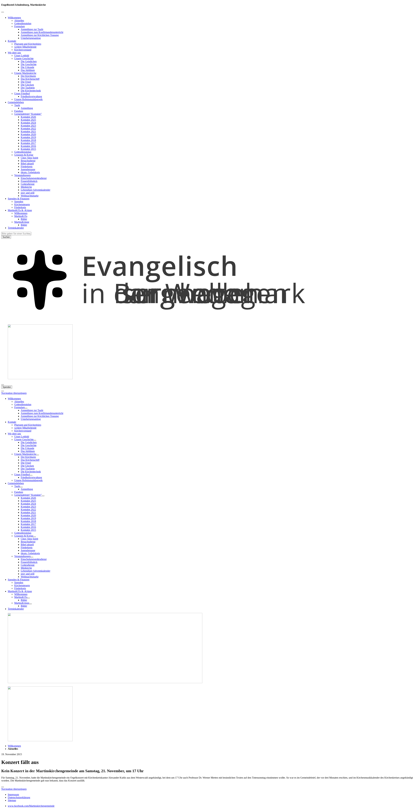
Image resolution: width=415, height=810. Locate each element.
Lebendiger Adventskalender (35, 189)
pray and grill (27, 192)
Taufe (17, 105)
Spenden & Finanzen (18, 198)
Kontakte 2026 (28, 116)
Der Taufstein (28, 87)
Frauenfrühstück (29, 181)
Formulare (19, 26)
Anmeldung (27, 108)
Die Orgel (26, 81)
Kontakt (12, 41)
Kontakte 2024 (28, 122)
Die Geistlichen (29, 61)
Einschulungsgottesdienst (34, 178)
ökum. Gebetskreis (30, 172)
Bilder (24, 219)
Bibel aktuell (27, 163)
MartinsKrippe (21, 222)
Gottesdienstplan (22, 23)
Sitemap (12, 800)
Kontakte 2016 (28, 146)
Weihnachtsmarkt (29, 195)
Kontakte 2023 (28, 125)
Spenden (18, 201)
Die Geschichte (28, 64)
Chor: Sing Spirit (29, 157)
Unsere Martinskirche (25, 73)
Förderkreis (26, 166)
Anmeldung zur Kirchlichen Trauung (40, 35)
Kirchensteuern (22, 204)
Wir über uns (14, 52)
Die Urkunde (27, 67)
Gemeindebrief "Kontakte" (28, 114)
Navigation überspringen (14, 393)
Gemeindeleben (16, 102)
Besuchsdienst (28, 160)
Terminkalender (16, 227)
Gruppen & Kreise (23, 154)
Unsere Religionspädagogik (28, 99)
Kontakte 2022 (28, 128)
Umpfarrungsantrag (31, 38)
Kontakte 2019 (28, 137)
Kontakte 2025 (28, 119)
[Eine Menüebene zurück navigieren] (2, 12)
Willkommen (14, 17)
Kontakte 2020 (28, 134)
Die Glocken (27, 84)
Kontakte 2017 (28, 143)
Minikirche (26, 187)
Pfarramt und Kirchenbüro (27, 43)
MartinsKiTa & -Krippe (20, 210)
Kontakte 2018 (28, 140)
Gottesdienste (28, 184)
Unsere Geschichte (24, 58)
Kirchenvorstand (22, 49)
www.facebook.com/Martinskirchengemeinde (31, 805)
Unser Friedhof (22, 93)
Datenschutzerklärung (19, 797)
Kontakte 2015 (28, 149)
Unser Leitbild (21, 55)
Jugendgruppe (28, 169)
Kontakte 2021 (28, 131)
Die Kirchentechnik (31, 90)
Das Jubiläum (28, 70)
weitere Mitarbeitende (25, 46)
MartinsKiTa (20, 216)
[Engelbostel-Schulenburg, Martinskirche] (207, 320)
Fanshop (18, 111)
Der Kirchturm (28, 76)
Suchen (6, 237)
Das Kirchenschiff (30, 79)
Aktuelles (19, 20)
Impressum (13, 794)
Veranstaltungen (22, 175)
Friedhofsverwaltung (31, 96)
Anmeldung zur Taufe (32, 29)
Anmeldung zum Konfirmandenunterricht (42, 32)
